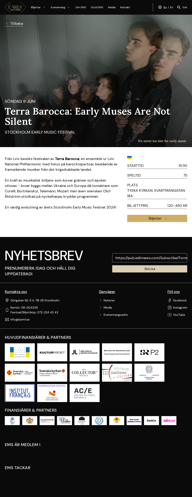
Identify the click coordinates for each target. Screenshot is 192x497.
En (171, 7)
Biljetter (36, 7)
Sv (165, 7)
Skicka (149, 268)
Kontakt (125, 7)
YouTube (179, 315)
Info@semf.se (20, 319)
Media (112, 7)
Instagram (180, 307)
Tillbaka (16, 23)
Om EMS (80, 7)
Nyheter (109, 300)
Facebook (180, 300)
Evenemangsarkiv (116, 315)
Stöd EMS (97, 7)
